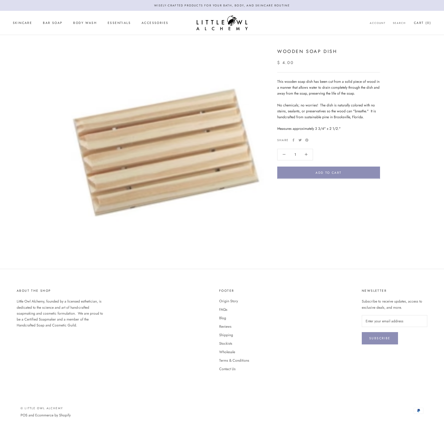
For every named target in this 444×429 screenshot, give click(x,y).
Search (399, 23)
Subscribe (380, 338)
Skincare (22, 23)
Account (378, 23)
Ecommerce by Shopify (53, 415)
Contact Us (227, 368)
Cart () (422, 23)
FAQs (223, 309)
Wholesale (227, 351)
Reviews (225, 326)
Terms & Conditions (234, 360)
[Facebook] (293, 140)
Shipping (226, 334)
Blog (222, 318)
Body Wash (85, 23)
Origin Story (228, 301)
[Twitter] (300, 140)
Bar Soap (52, 23)
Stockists (225, 343)
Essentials (119, 23)
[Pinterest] (306, 140)
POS (24, 415)
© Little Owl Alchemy (42, 408)
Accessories (155, 23)
